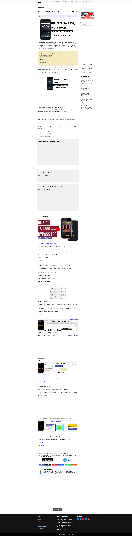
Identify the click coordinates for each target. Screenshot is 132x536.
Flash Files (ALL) (57, 1)
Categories (82, 22)
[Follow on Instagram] (89, 519)
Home (39, 12)
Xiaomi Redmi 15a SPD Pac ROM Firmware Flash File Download (87, 85)
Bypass (39, 7)
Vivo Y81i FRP (40, 442)
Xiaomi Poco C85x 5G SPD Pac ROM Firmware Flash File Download (87, 80)
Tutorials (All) (73, 1)
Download (40, 146)
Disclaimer (40, 524)
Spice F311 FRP (41, 445)
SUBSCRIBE (68, 439)
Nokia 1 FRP (40, 448)
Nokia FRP (44, 7)
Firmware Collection (42, 526)
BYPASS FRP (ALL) (65, 1)
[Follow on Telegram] (86, 519)
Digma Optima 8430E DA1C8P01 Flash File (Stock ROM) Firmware (86, 104)
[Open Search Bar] (93, 1)
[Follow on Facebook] (78, 519)
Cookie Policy (40, 523)
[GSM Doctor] (40, 1)
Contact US (40, 521)
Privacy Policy (40, 528)
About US (40, 519)
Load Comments (57, 509)
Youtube (67, 529)
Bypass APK (88, 1)
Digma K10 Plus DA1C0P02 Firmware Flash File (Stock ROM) (87, 94)
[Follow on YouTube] (83, 519)
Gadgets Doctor (43, 16)
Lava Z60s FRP (41, 450)
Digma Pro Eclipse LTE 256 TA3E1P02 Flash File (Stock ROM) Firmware (87, 99)
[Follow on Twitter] (81, 519)
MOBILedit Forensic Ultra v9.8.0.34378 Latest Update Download (86, 89)
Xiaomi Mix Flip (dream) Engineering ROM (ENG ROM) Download (87, 109)
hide (44, 52)
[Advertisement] (57, 98)
